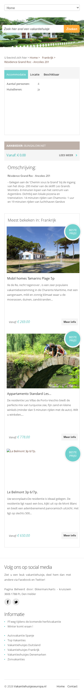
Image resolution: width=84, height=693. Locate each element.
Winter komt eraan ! (20, 626)
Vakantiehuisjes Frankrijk (23, 650)
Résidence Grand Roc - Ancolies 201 (26, 62)
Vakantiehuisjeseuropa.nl (30, 686)
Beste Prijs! (73, 231)
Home (61, 686)
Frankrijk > (48, 57)
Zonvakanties (16, 659)
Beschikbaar (51, 74)
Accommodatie (16, 74)
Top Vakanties (17, 640)
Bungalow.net (35, 146)
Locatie (34, 74)
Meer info (70, 322)
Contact (72, 686)
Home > (35, 57)
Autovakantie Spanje (21, 635)
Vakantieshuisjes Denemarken (27, 654)
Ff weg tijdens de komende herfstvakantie (34, 622)
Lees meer (66, 155)
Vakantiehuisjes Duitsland (24, 645)
